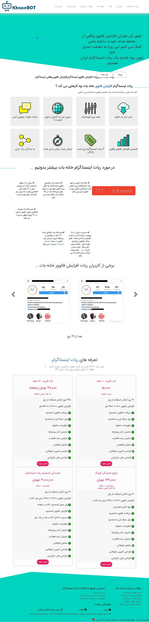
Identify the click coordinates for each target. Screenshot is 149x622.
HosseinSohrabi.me (39, 614)
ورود (120, 74)
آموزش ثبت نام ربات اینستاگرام (92, 598)
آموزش (119, 6)
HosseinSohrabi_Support (75, 614)
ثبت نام (105, 74)
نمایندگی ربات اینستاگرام (131, 595)
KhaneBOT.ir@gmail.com (99, 614)
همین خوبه (106, 463)
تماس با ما (58, 6)
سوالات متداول (87, 6)
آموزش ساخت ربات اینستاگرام (93, 595)
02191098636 (56, 614)
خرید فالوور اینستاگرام (132, 592)
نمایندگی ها (71, 6)
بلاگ (110, 6)
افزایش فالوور (103, 86)
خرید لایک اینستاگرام (132, 598)
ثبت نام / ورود (99, 592)
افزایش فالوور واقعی (132, 601)
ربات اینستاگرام (132, 6)
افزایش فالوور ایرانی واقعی (130, 604)
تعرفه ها (100, 6)
